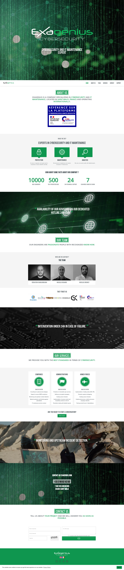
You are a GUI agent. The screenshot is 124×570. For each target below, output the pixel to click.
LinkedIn (67, 561)
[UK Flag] (61, 558)
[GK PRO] (74, 300)
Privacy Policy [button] (47, 567)
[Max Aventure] (50, 300)
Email (56, 561)
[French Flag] (63, 558)
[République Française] (82, 300)
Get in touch (62, 415)
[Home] (8, 83)
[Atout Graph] (41, 300)
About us (93, 83)
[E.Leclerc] (33, 300)
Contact (112, 83)
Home (87, 83)
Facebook (60, 561)
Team (99, 83)
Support (119, 83)
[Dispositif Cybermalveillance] (91, 300)
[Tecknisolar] (66, 300)
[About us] (62, 40)
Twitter (63, 561)
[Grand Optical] (58, 300)
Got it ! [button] (119, 567)
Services (105, 83)
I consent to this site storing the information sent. (80, 535)
